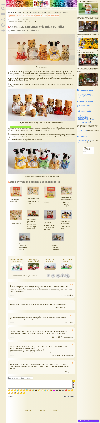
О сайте (55, 410)
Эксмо (79, 107)
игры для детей (53, 16)
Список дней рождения (84, 122)
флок (45, 16)
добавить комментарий (68, 396)
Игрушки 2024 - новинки (84, 97)
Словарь (42, 410)
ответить (12, 295)
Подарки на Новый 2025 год (85, 95)
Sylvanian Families (15, 16)
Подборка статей (82, 130)
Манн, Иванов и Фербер (84, 105)
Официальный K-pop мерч (84, 140)
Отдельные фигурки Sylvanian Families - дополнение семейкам (46, 12)
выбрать (10, 396)
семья (25, 16)
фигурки (39, 16)
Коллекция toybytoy (82, 116)
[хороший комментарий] (71, 284)
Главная (11, 12)
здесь (78, 128)
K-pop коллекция (82, 142)
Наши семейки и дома (83, 121)
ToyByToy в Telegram (87, 421)
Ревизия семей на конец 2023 (85, 119)
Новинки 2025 (81, 115)
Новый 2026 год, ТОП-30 (84, 94)
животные (31, 16)
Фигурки (19, 12)
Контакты (28, 410)
